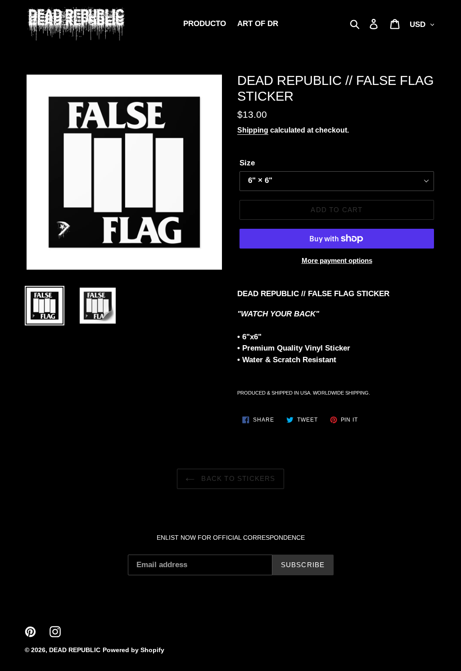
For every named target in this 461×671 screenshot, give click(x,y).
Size (247, 163)
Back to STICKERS (237, 478)
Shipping (252, 130)
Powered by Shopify (133, 649)
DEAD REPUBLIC (74, 649)
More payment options (337, 260)
